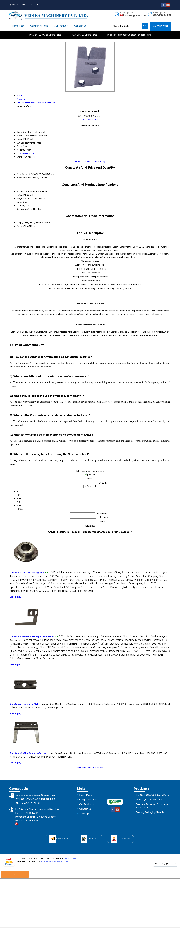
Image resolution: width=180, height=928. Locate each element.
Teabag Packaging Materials (151, 812)
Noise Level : (79, 591)
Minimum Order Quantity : (82, 572)
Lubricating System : (79, 583)
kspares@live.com (134, 15)
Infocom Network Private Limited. (55, 861)
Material (20, 195)
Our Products (61, 25)
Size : (67, 580)
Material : (26, 580)
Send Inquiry (99, 161)
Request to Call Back (84, 161)
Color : (102, 580)
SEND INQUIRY (83, 767)
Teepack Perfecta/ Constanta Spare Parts (129, 34)
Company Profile (39, 25)
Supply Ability (23, 222)
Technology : (136, 580)
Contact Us (80, 25)
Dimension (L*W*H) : (82, 587)
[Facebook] (163, 6)
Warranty (21, 205)
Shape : (40, 587)
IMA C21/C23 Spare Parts (84, 34)
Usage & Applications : (89, 640)
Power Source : (50, 591)
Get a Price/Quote (90, 119)
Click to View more (25, 153)
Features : (90, 654)
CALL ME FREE (96, 767)
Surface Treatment (25, 209)
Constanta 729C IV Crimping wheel (27, 572)
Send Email (162, 26)
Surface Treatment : (127, 572)
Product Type (23, 191)
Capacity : (72, 651)
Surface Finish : (87, 647)
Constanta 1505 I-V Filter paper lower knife (31, 636)
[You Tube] (168, 6)
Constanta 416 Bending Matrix (25, 704)
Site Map (84, 813)
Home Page (18, 25)
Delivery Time (23, 226)
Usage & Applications (26, 198)
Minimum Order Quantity (28, 177)
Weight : (47, 583)
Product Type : (147, 576)
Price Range (22, 174)
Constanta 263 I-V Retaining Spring (28, 753)
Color (19, 202)
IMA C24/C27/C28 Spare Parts (45, 34)
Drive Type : (118, 583)
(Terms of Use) (70, 858)
